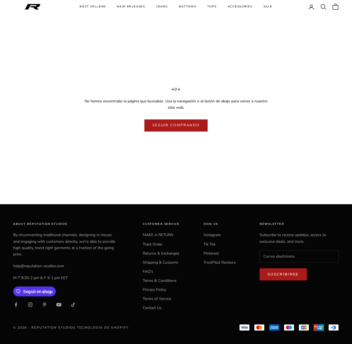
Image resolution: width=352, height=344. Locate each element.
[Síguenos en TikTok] (73, 304)
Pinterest (211, 253)
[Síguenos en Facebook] (16, 304)
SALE (268, 6)
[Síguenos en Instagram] (30, 304)
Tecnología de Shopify (103, 327)
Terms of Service (157, 298)
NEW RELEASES (131, 6)
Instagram (212, 234)
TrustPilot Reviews (220, 262)
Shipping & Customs (160, 262)
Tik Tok (210, 244)
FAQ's (148, 271)
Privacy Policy (154, 289)
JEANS (162, 6)
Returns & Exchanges (161, 253)
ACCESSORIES (240, 6)
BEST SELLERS (92, 6)
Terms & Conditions (160, 280)
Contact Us (152, 307)
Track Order (153, 244)
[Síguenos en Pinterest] (44, 304)
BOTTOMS (187, 6)
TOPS (212, 6)
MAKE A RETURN (158, 234)
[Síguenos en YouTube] (59, 304)
